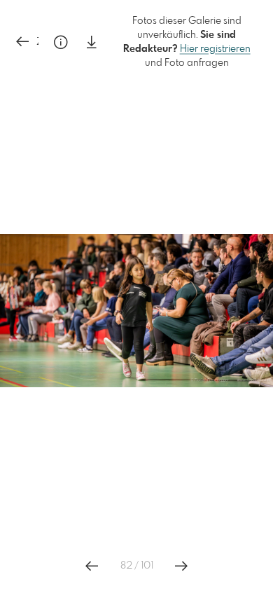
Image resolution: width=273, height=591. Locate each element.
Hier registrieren (215, 49)
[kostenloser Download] (91, 42)
